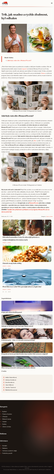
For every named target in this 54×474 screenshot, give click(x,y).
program (24, 69)
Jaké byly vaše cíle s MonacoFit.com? (19, 60)
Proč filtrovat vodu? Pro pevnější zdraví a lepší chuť (22, 287)
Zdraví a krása (49, 216)
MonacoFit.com (33, 203)
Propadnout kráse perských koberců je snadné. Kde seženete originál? (24, 354)
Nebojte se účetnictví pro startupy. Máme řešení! (17, 326)
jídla (35, 141)
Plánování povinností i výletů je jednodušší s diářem (18, 368)
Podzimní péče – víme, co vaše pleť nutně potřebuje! (18, 340)
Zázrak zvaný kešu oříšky (12, 263)
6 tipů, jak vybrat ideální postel (11, 312)
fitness (43, 73)
